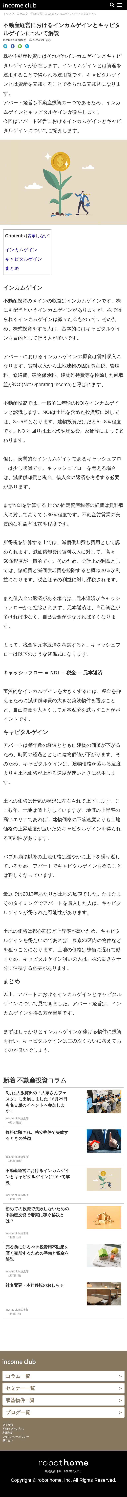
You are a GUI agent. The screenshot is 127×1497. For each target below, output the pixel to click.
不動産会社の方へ (13, 1428)
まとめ (12, 268)
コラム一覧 (18, 1376)
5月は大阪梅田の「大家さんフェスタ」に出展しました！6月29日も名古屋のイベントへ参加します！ (36, 1102)
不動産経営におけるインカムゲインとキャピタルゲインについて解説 (38, 1176)
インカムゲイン (21, 249)
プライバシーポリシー (15, 1436)
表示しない (37, 236)
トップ (7, 13)
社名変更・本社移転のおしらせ (37, 1285)
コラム (21, 13)
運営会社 (7, 1440)
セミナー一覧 (20, 1388)
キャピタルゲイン (23, 259)
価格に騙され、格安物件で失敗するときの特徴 (37, 1135)
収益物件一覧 (20, 1400)
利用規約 (7, 1432)
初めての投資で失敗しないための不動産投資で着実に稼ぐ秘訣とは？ (37, 1215)
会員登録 (7, 1424)
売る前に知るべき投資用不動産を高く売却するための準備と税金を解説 (37, 1253)
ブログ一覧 (18, 1412)
